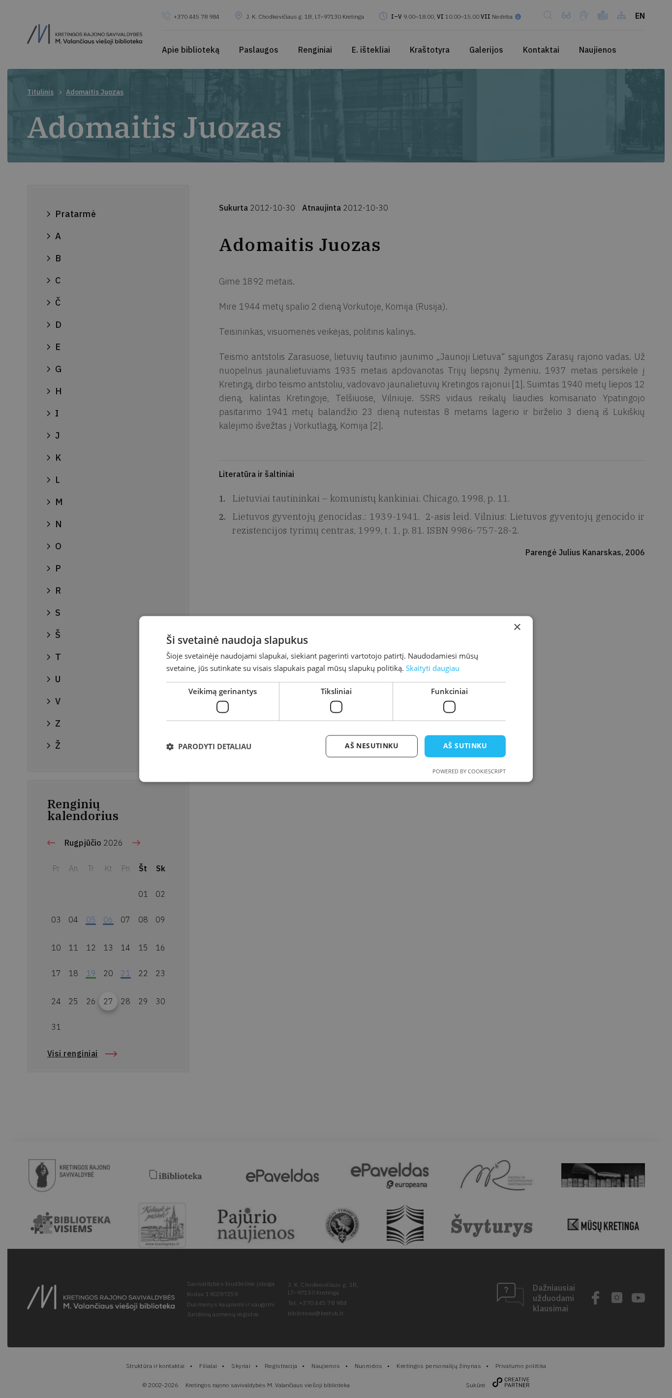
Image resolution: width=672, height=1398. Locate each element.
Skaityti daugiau (432, 668)
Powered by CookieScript (469, 771)
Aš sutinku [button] (465, 746)
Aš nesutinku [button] (371, 746)
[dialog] (336, 699)
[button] (208, 746)
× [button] (516, 627)
